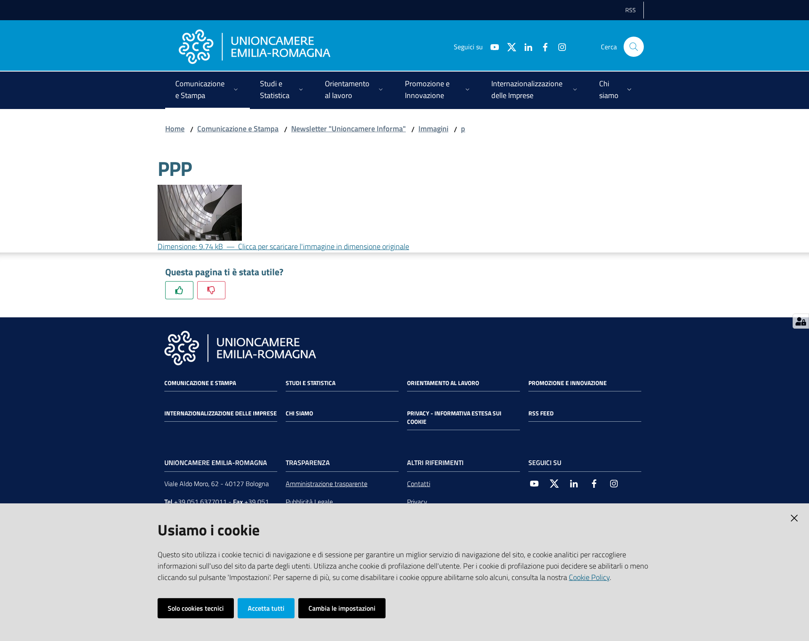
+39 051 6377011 (200, 502)
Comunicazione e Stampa (238, 128)
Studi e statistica (310, 383)
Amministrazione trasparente (326, 484)
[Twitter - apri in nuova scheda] (508, 46)
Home (175, 128)
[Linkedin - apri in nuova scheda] (525, 46)
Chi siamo (299, 413)
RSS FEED (541, 413)
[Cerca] (634, 47)
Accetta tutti (266, 608)
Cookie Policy (589, 577)
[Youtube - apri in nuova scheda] (491, 46)
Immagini (433, 128)
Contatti (418, 484)
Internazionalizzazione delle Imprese (220, 413)
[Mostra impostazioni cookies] (801, 321)
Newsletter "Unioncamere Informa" (348, 128)
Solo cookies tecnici (196, 608)
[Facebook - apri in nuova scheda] (541, 46)
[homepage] (254, 46)
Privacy (417, 502)
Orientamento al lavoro (443, 383)
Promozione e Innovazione (567, 383)
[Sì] (179, 290)
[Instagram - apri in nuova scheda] (558, 46)
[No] (211, 290)
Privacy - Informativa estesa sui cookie (454, 417)
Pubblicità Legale (309, 502)
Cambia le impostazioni (341, 608)
